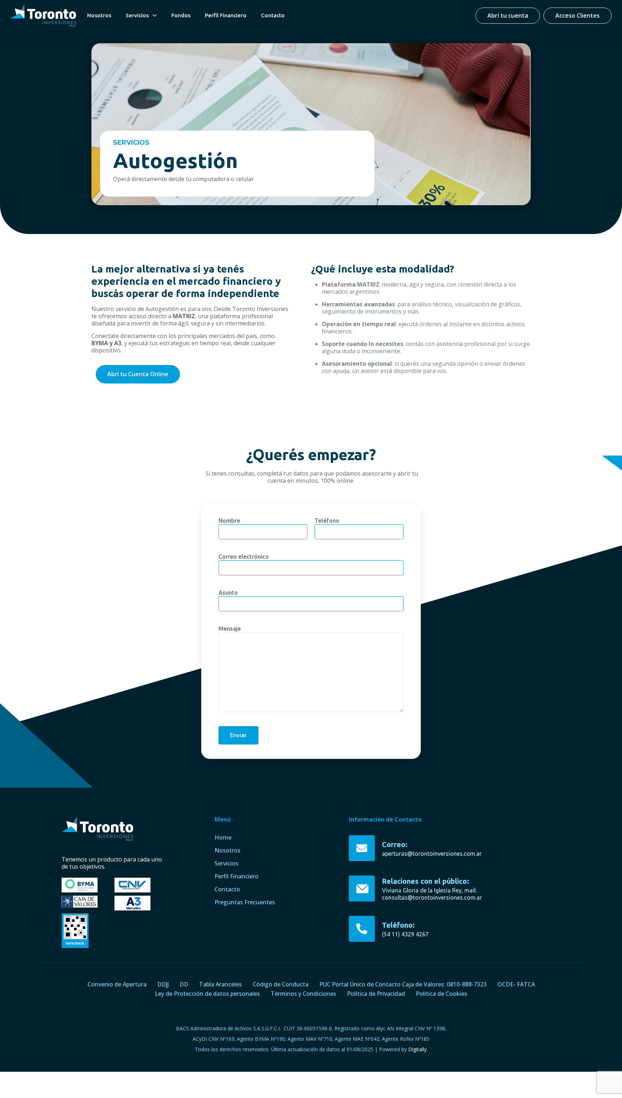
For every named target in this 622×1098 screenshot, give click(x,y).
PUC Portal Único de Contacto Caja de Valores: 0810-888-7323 (403, 984)
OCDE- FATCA (516, 984)
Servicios (226, 863)
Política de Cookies (441, 993)
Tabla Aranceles (220, 984)
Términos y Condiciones (303, 993)
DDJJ (163, 984)
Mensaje (229, 628)
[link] (43, 15)
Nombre (229, 520)
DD (184, 984)
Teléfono (327, 520)
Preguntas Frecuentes (245, 902)
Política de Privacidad (376, 993)
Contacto (227, 889)
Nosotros (227, 850)
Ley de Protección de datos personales (207, 993)
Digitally (417, 1049)
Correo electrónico (243, 556)
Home (223, 837)
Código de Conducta (280, 984)
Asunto (228, 592)
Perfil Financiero (236, 876)
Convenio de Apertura (117, 984)
